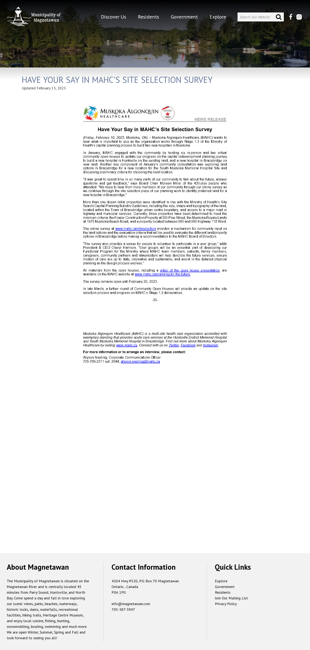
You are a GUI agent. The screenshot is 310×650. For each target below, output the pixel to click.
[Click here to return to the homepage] (33, 18)
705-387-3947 (123, 609)
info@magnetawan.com (131, 603)
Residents (222, 592)
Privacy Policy (226, 603)
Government (225, 586)
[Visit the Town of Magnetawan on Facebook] (291, 17)
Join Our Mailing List (231, 598)
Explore (221, 581)
